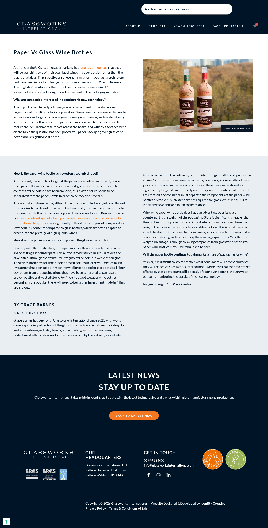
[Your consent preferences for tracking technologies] (6, 521)
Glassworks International (129, 503)
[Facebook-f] (148, 475)
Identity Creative (213, 503)
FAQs (216, 26)
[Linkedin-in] (168, 475)
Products (157, 26)
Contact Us (233, 26)
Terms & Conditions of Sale (128, 508)
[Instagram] (158, 475)
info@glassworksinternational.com (169, 465)
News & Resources (188, 26)
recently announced (94, 67)
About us (133, 26)
